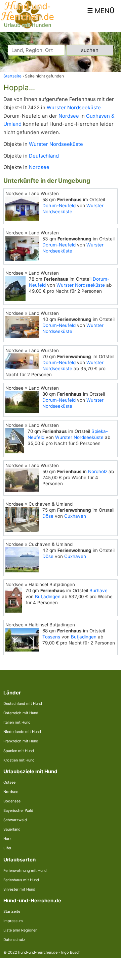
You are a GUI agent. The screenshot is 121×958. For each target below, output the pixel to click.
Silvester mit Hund (19, 889)
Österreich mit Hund (20, 713)
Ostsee (9, 782)
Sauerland (12, 829)
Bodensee (12, 801)
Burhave (98, 590)
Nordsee (68, 116)
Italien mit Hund (17, 722)
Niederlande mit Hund (22, 731)
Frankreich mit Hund (20, 741)
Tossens (51, 636)
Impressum (13, 920)
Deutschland (44, 156)
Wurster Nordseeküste (74, 107)
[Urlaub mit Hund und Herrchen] (27, 27)
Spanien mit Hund (18, 750)
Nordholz (97, 471)
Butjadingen (48, 596)
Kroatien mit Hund (19, 760)
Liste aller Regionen (20, 930)
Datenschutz (14, 939)
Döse (47, 516)
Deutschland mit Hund (22, 703)
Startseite (11, 911)
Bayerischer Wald (18, 810)
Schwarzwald (15, 820)
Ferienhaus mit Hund (21, 880)
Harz (7, 838)
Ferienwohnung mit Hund (25, 870)
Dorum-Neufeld (59, 205)
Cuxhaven (75, 516)
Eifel (7, 848)
